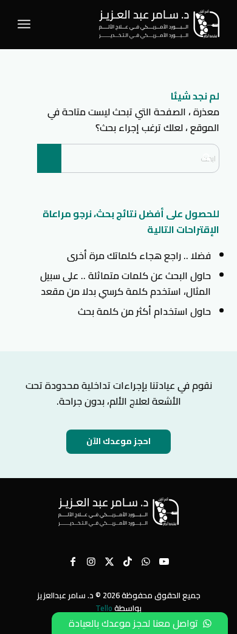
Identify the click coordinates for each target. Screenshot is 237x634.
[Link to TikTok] (127, 561)
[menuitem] (26, 24)
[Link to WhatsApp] (146, 561)
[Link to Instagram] (91, 561)
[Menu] (26, 24)
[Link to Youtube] (164, 561)
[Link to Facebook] (73, 561)
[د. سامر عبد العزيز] (138, 24)
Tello (103, 608)
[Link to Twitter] (109, 561)
